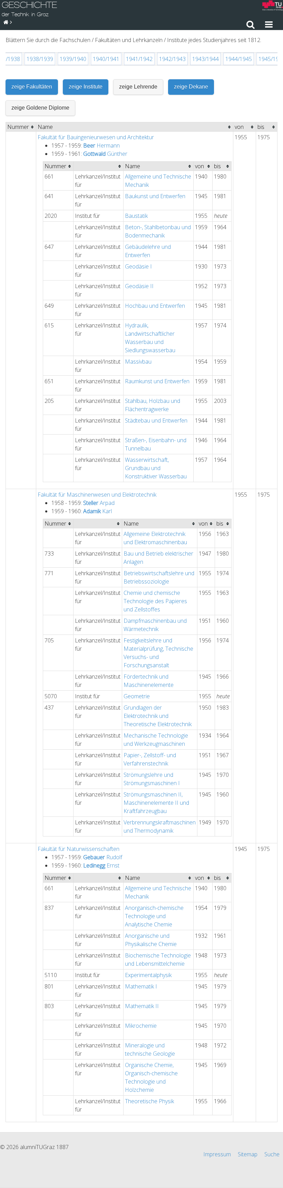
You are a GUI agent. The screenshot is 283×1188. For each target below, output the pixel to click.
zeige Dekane (191, 87)
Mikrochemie (141, 1025)
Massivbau (138, 361)
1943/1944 (205, 59)
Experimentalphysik (148, 975)
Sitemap (247, 1154)
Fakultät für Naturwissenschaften (78, 849)
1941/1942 (139, 59)
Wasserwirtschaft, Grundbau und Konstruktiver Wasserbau (156, 468)
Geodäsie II (139, 286)
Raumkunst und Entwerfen (157, 381)
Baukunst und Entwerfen (155, 196)
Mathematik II (142, 1006)
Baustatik (136, 216)
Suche (272, 1154)
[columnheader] (21, 127)
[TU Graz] (272, 6)
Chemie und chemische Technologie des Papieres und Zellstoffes (155, 601)
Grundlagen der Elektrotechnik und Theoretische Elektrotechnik (158, 716)
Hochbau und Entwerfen (155, 305)
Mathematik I (141, 986)
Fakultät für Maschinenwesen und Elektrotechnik (97, 494)
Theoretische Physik (149, 1101)
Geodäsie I (138, 266)
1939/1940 (73, 59)
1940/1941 (106, 59)
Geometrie (137, 696)
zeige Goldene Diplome (40, 108)
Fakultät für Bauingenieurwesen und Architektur (96, 137)
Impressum (217, 1154)
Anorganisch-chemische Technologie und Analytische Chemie (154, 916)
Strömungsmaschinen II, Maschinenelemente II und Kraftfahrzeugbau (156, 803)
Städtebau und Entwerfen (156, 420)
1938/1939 (40, 59)
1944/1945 (238, 59)
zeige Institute (86, 87)
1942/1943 (172, 59)
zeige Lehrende (138, 87)
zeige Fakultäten (31, 87)
